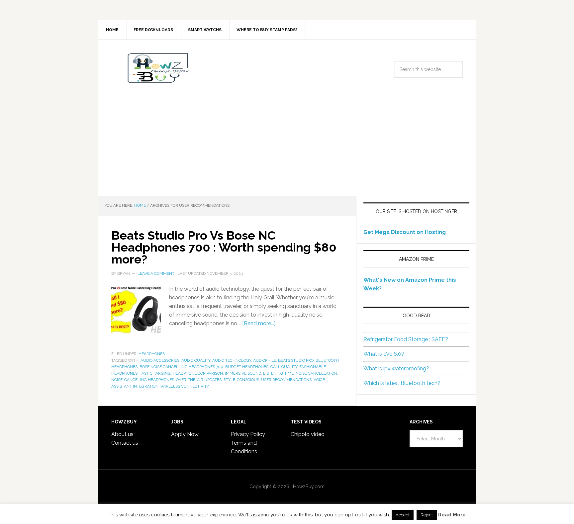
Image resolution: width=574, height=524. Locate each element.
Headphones (152, 353)
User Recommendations (286, 379)
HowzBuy (154, 68)
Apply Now (185, 434)
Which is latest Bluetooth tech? (401, 383)
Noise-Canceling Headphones (142, 379)
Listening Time (278, 373)
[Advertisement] (287, 146)
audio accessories (160, 360)
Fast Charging (155, 373)
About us (122, 434)
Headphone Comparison (198, 373)
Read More (452, 515)
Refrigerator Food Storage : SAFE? (405, 339)
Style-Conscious (241, 379)
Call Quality (283, 366)
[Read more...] (258, 323)
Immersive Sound (243, 373)
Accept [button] (403, 514)
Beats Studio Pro (296, 360)
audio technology (231, 360)
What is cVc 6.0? (383, 354)
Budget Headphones (246, 366)
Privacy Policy (248, 434)
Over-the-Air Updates (199, 379)
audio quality (195, 360)
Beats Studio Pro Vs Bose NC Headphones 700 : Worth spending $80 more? (223, 247)
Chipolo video (308, 434)
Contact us (124, 443)
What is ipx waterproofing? (396, 368)
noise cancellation (316, 373)
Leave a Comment (156, 273)
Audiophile (264, 360)
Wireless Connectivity (184, 386)
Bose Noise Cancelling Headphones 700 (181, 366)
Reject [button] (427, 514)
